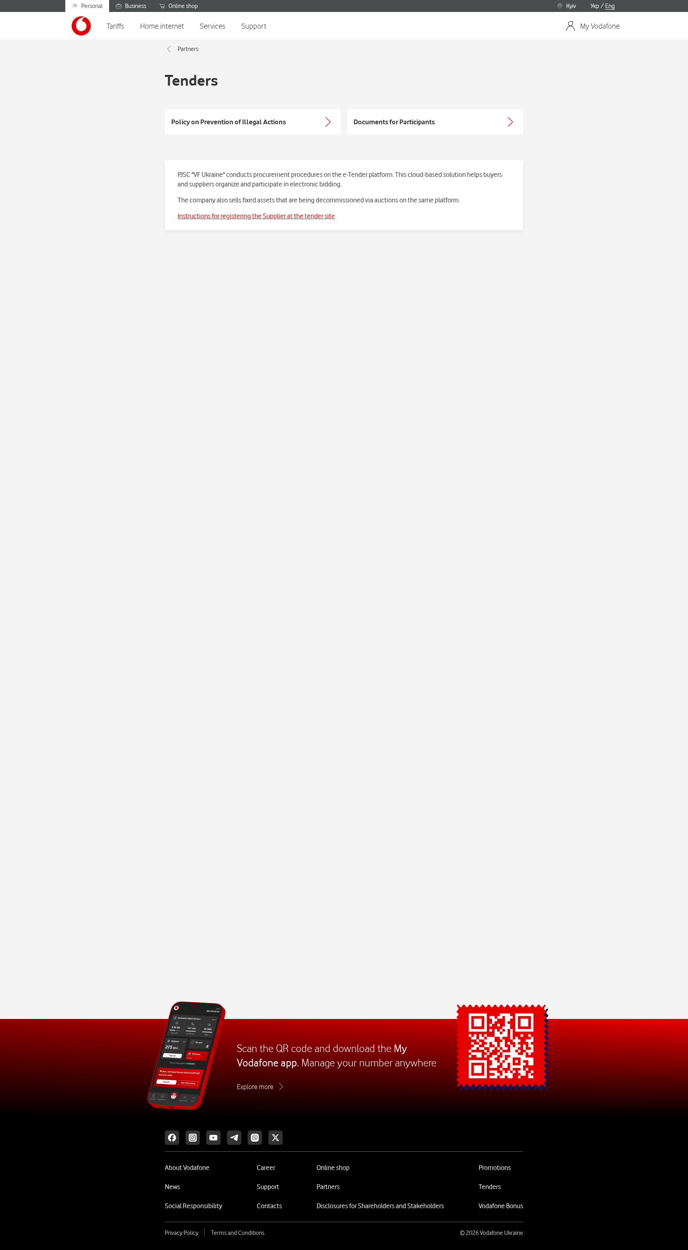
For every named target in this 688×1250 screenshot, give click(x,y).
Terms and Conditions (237, 1232)
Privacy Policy (181, 1232)
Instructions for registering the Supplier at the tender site (256, 216)
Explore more (255, 1087)
